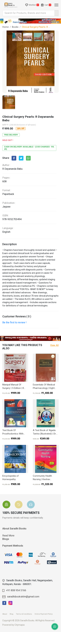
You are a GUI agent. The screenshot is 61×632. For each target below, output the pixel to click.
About (5, 614)
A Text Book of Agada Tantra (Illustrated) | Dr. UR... (44, 432)
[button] (54, 71)
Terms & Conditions (25, 614)
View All (54, 345)
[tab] (8, 500)
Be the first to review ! (14, 322)
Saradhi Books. (27, 620)
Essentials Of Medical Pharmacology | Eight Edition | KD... (44, 386)
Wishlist (33, 5)
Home (5, 27)
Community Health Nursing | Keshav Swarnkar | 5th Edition (44, 477)
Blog (12, 614)
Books (15, 27)
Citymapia (20, 625)
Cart (47, 5)
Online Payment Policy (45, 614)
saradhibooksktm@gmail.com (23, 596)
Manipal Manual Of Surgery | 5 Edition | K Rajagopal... (13, 386)
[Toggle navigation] (56, 5)
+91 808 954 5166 (16, 590)
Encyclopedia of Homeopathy (10, 477)
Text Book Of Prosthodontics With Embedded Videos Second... (12, 432)
